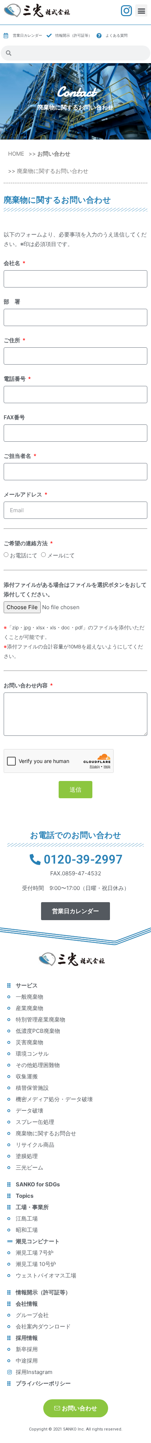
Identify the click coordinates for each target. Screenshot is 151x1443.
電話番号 (15, 379)
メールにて (61, 555)
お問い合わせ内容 (26, 685)
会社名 (13, 263)
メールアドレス (24, 494)
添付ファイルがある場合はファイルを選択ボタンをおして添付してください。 (75, 590)
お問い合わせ (53, 153)
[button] (141, 10)
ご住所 (13, 340)
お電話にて (23, 555)
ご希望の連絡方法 (26, 543)
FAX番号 (14, 417)
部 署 (12, 302)
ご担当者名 (18, 456)
